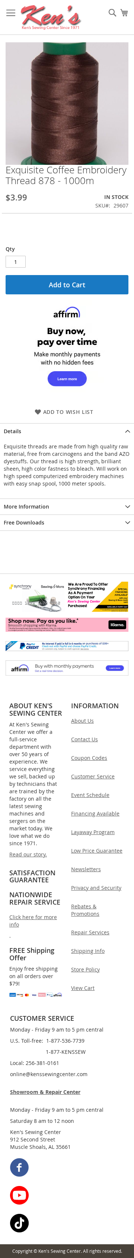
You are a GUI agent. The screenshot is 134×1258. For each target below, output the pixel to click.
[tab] (67, 431)
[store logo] (51, 17)
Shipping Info (88, 950)
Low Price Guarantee (96, 850)
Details (12, 431)
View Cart (83, 987)
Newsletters (86, 869)
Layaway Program (93, 832)
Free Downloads (24, 522)
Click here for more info (33, 921)
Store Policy (85, 969)
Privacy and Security (96, 887)
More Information (26, 506)
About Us (82, 720)
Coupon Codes (89, 757)
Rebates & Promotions (85, 910)
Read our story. (28, 854)
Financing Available (95, 813)
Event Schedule (90, 794)
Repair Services (90, 932)
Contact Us (84, 739)
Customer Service (93, 776)
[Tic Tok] (67, 1224)
